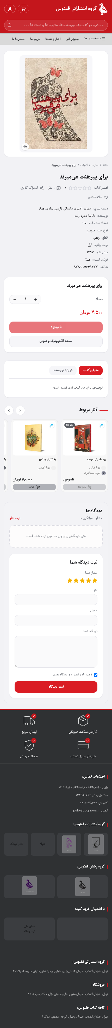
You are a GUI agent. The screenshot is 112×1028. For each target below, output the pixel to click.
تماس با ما (18, 39)
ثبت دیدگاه (56, 687)
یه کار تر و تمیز (47, 459)
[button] (56, 103)
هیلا (87, 259)
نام (95, 589)
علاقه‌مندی (95, 197)
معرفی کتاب (90, 370)
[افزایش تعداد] (35, 299)
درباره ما (35, 39)
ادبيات (84, 165)
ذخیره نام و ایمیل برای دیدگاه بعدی (72, 675)
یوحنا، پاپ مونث (96, 459)
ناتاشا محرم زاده (84, 216)
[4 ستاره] (76, 580)
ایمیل (93, 610)
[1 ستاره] (94, 580)
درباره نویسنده (62, 370)
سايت (95, 165)
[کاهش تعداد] (15, 299)
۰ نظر (51, 188)
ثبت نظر (14, 518)
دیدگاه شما (90, 631)
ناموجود (56, 327)
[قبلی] (20, 410)
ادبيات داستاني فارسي (68, 208)
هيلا (41, 208)
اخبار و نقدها (53, 39)
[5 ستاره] (69, 580)
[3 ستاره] (82, 580)
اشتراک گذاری (29, 188)
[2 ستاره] (88, 580)
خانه (105, 165)
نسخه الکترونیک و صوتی (56, 341)
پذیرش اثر (72, 39)
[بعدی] (9, 410)
